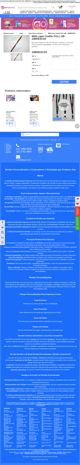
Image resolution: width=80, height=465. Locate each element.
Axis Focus (45, 459)
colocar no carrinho (13, 126)
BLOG (8, 149)
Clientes (59, 2)
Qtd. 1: (34, 56)
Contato (72, 2)
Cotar (64, 81)
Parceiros (65, 2)
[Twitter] (2, 227)
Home (8, 144)
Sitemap (77, 2)
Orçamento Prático (77, 211)
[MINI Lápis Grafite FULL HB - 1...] (17, 44)
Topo (77, 126)
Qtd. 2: (34, 62)
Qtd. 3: (34, 68)
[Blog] (2, 242)
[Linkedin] (2, 237)
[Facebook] (2, 222)
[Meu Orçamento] (77, 198)
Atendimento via (77, 221)
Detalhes (8, 123)
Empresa (53, 2)
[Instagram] (2, 232)
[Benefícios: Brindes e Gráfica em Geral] (40, 30)
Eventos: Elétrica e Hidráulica (41, 2)
